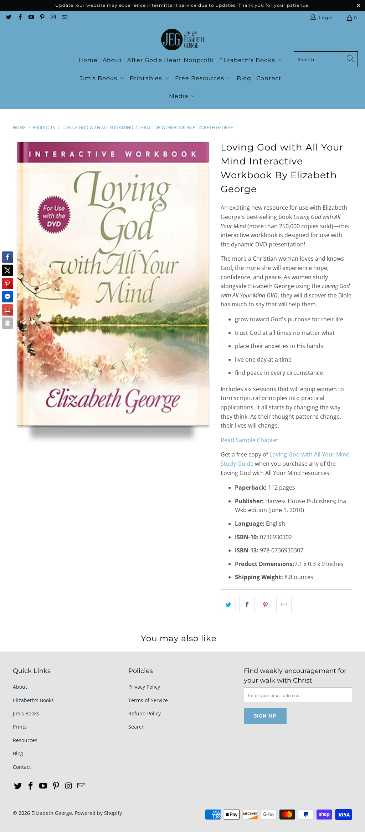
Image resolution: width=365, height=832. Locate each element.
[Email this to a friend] (284, 605)
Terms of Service (148, 700)
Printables (147, 78)
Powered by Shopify (98, 813)
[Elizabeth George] (182, 40)
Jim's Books (99, 78)
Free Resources (200, 78)
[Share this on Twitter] (228, 605)
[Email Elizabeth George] (64, 18)
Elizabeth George (51, 813)
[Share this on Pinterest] (265, 605)
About (112, 60)
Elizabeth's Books (248, 60)
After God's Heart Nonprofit (170, 60)
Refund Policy (144, 713)
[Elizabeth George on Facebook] (19, 18)
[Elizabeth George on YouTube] (31, 18)
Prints (20, 726)
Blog (244, 78)
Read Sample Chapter (250, 440)
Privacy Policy (144, 686)
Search (136, 726)
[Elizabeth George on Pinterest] (42, 18)
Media (179, 96)
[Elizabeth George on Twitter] (8, 18)
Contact (269, 78)
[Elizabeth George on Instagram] (53, 18)
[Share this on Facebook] (247, 605)
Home (88, 60)
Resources (25, 740)
